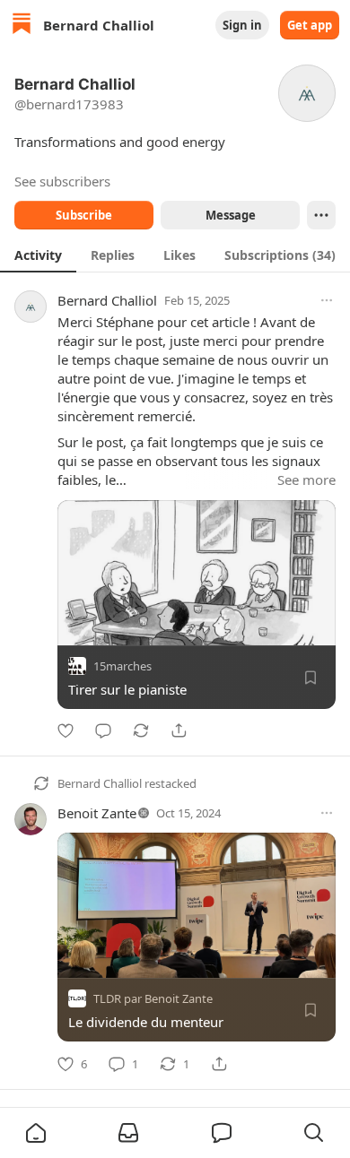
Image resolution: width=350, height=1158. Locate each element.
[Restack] (141, 730)
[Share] (178, 730)
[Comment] (103, 730)
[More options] (326, 300)
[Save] (310, 677)
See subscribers (62, 181)
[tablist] (175, 254)
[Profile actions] (321, 215)
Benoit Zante (96, 813)
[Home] (21, 26)
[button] (36, 1133)
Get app (309, 25)
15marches (122, 666)
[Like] (65, 730)
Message (231, 215)
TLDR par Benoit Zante (153, 999)
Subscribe (84, 215)
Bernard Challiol (107, 300)
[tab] (38, 254)
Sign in (242, 25)
